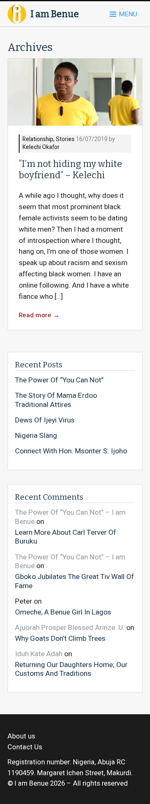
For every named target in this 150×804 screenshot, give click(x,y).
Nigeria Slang (36, 435)
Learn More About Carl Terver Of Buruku (65, 536)
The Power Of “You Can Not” (59, 380)
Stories (65, 140)
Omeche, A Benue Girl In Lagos (63, 612)
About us (21, 736)
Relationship (37, 140)
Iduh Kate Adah (38, 654)
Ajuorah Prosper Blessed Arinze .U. (70, 627)
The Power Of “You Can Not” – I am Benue (70, 517)
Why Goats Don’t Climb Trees (60, 638)
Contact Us (25, 747)
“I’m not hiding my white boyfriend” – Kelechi (70, 170)
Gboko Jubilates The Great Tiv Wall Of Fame (74, 580)
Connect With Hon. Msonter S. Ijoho (71, 451)
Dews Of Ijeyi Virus (45, 420)
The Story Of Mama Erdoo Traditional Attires (56, 400)
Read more (39, 315)
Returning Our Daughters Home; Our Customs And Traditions (71, 669)
